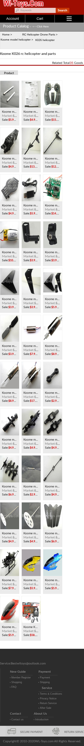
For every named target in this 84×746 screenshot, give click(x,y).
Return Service (48, 703)
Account (12, 19)
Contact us (17, 719)
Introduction (41, 719)
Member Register (21, 677)
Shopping (16, 682)
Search (62, 10)
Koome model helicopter (16, 39)
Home (6, 34)
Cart (40, 19)
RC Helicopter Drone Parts (38, 34)
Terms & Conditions (51, 693)
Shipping (45, 682)
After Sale (45, 707)
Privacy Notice (48, 698)
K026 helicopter (45, 40)
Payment (45, 677)
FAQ (13, 686)
